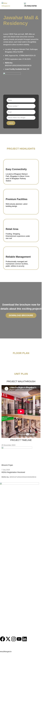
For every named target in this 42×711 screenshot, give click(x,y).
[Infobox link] (21, 4)
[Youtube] (19, 639)
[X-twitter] (8, 639)
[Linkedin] (24, 639)
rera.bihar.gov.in (6, 651)
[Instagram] (13, 639)
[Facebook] (2, 639)
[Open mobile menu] (39, 5)
